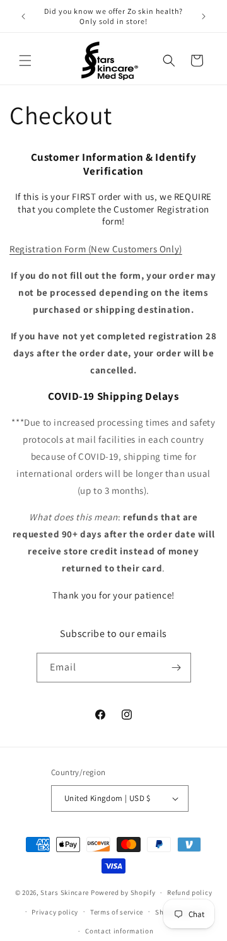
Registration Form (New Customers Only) (95, 249)
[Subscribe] (176, 667)
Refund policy (189, 892)
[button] (25, 60)
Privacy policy (55, 912)
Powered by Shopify (123, 892)
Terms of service (116, 912)
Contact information (119, 930)
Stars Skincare (64, 892)
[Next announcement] (204, 16)
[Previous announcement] (23, 16)
